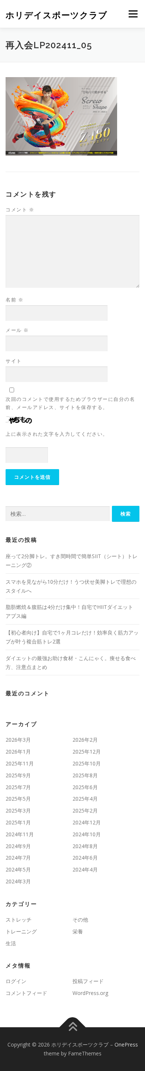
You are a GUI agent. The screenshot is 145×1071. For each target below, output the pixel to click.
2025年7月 (18, 787)
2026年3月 (18, 739)
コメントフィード (26, 992)
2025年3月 (18, 810)
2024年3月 (18, 881)
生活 (11, 943)
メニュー (132, 14)
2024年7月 (18, 857)
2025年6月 (85, 787)
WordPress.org (90, 992)
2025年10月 (86, 763)
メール (17, 330)
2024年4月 (85, 869)
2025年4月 (85, 798)
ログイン (16, 981)
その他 (80, 919)
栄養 (77, 931)
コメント (20, 209)
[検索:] (58, 513)
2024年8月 (85, 846)
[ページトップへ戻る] (72, 1027)
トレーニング (21, 931)
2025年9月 (18, 775)
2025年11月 (20, 763)
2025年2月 (85, 810)
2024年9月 (18, 846)
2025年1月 (18, 822)
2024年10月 (86, 834)
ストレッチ (19, 919)
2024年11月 (20, 834)
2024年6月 (85, 857)
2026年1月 (18, 751)
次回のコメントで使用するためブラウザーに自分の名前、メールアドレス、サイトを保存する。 (70, 403)
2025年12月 (86, 751)
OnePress (126, 1044)
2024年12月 (86, 822)
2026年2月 (85, 739)
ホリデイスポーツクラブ (56, 15)
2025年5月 (18, 798)
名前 (14, 299)
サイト (14, 360)
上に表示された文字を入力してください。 (57, 434)
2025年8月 (85, 775)
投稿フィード (88, 981)
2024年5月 (18, 869)
